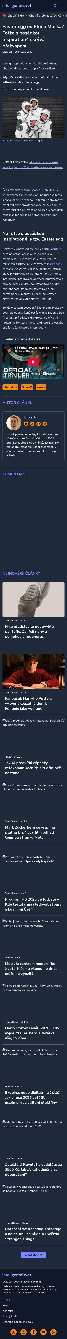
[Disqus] (33, 522)
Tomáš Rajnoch (12, 620)
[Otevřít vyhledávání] (55, 5)
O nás (6, 1300)
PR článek (10, 756)
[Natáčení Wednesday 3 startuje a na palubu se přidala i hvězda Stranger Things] (33, 1202)
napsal (32, 322)
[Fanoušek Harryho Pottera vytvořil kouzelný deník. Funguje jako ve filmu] (33, 671)
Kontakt (7, 1311)
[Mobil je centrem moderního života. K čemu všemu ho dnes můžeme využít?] (33, 936)
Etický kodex (10, 1316)
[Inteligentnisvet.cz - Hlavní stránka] (16, 6)
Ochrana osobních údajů (17, 1322)
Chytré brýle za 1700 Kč (45, 15)
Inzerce (7, 1305)
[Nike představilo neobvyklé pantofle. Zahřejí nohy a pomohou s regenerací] (33, 599)
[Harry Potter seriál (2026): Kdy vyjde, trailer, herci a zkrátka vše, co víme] (33, 1001)
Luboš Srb (7, 51)
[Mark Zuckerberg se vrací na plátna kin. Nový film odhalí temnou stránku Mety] (33, 800)
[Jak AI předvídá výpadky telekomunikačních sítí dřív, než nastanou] (33, 736)
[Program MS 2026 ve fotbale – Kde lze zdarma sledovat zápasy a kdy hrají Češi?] (33, 872)
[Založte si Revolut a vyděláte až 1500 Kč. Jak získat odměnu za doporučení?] (33, 1137)
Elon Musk (10, 387)
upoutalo (55, 249)
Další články (34, 1255)
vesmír (41, 387)
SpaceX (36, 190)
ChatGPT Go (15, 15)
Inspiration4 (54, 264)
